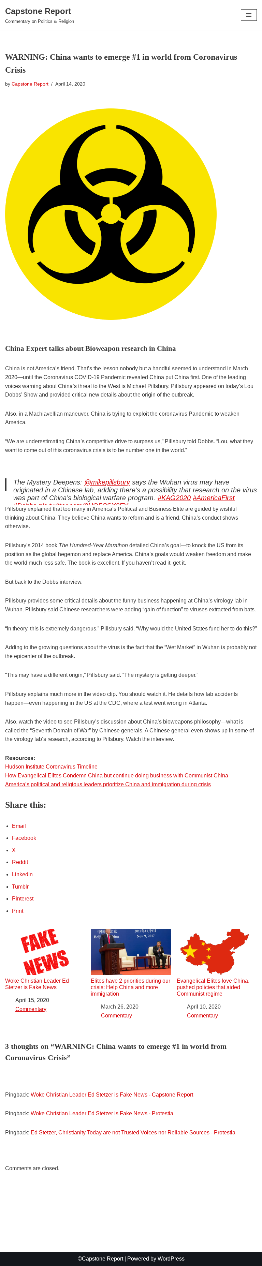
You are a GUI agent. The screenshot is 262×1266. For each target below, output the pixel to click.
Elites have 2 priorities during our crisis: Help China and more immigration (130, 987)
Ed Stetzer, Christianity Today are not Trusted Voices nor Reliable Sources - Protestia (133, 1132)
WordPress (171, 1259)
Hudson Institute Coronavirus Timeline (51, 767)
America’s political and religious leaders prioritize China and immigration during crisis (108, 784)
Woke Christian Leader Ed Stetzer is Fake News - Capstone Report (112, 1095)
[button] (249, 15)
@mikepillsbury (107, 482)
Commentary (30, 1009)
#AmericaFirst (214, 498)
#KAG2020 (174, 498)
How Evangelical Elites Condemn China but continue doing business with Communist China (116, 775)
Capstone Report (30, 84)
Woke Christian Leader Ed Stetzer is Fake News (37, 984)
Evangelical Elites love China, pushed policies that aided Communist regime (213, 987)
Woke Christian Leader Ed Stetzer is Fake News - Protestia (102, 1113)
